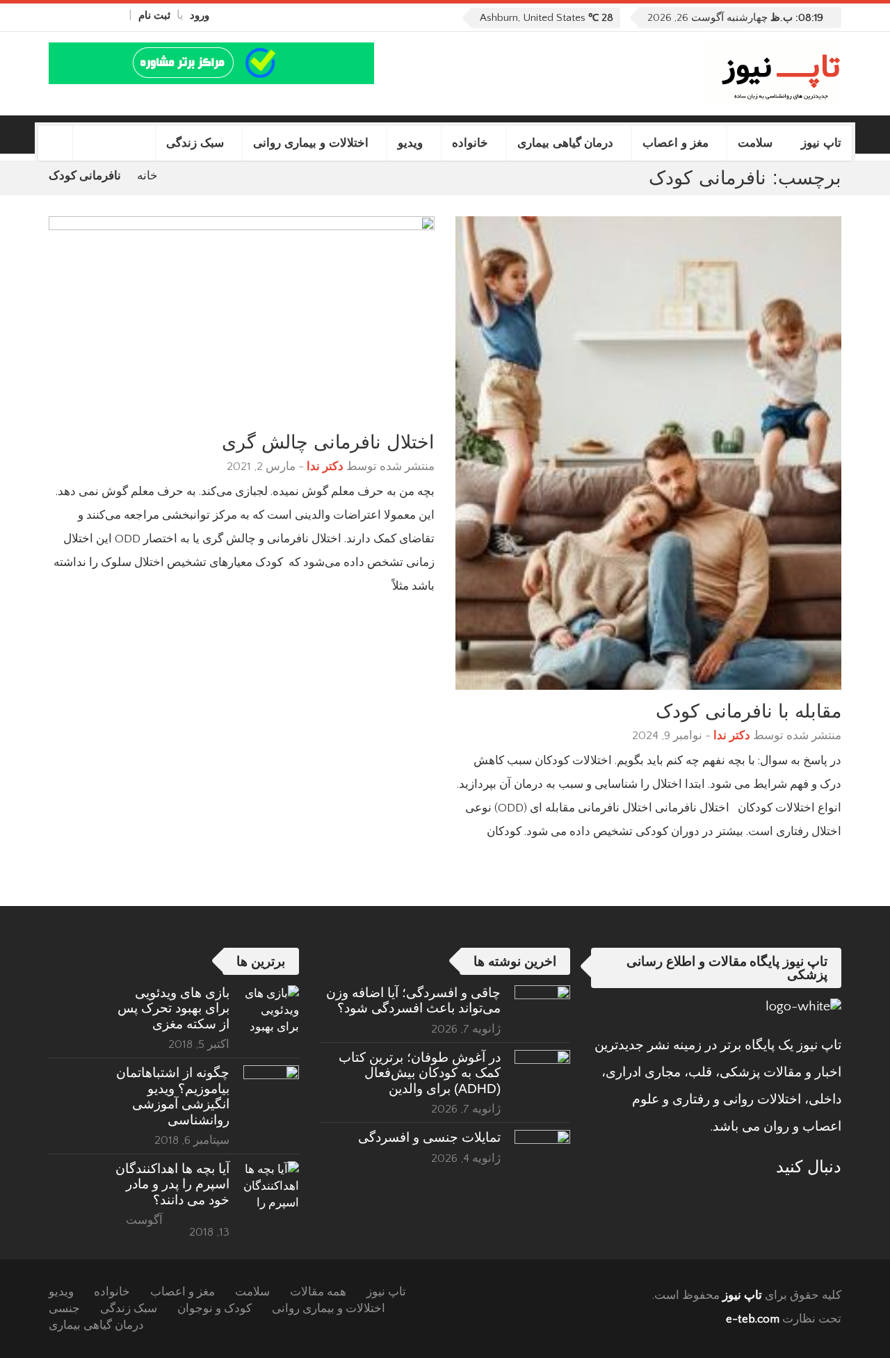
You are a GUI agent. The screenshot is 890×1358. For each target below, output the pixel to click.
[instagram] (55, 15)
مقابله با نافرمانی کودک (748, 711)
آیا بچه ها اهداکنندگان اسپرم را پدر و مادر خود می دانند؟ (172, 1184)
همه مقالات (318, 1292)
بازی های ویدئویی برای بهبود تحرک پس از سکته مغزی (173, 1008)
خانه (147, 176)
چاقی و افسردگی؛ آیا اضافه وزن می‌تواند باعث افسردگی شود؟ (413, 1000)
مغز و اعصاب (675, 142)
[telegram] (70, 15)
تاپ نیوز (821, 142)
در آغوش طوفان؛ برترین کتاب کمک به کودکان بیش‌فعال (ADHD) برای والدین (420, 1073)
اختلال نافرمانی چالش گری (328, 442)
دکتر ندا (731, 735)
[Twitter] (85, 15)
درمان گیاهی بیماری (565, 142)
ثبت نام (154, 16)
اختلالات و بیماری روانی (311, 142)
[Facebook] (116, 15)
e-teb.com (752, 1319)
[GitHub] (101, 15)
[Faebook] (831, 1201)
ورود (199, 16)
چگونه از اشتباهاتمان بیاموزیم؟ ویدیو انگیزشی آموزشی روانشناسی (172, 1095)
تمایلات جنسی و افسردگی (429, 1137)
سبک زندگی (195, 142)
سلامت (755, 142)
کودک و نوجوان (214, 1308)
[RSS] (794, 1201)
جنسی (64, 1308)
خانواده (470, 142)
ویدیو (410, 142)
